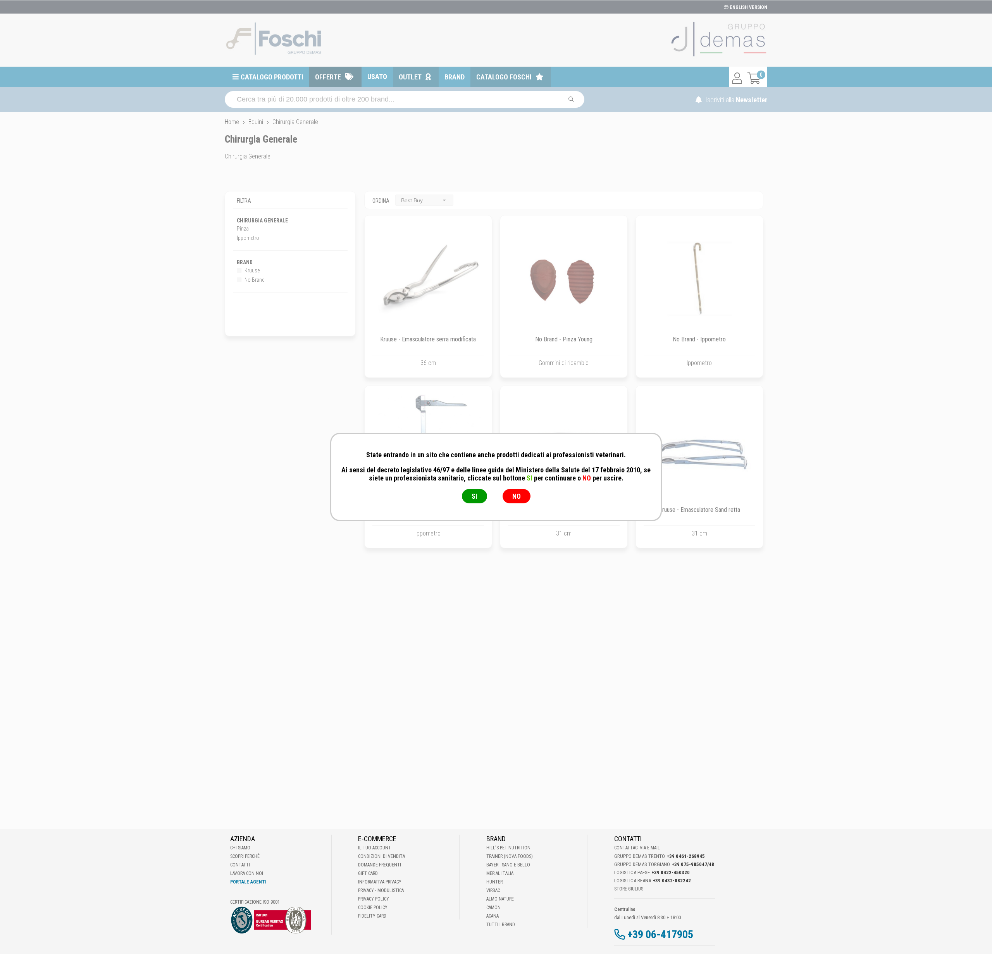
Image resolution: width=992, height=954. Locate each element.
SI (474, 496)
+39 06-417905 (660, 934)
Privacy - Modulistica (381, 890)
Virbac (493, 890)
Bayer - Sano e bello (508, 865)
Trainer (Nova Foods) (509, 856)
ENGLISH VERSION (747, 7)
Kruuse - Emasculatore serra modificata (428, 339)
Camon (493, 907)
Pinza (243, 229)
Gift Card (368, 873)
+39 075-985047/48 (693, 864)
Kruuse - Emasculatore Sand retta (699, 509)
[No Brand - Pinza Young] (564, 279)
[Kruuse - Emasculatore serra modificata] (428, 279)
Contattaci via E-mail (637, 848)
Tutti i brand (500, 924)
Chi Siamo (240, 848)
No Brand (254, 280)
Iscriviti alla (735, 100)
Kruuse (251, 270)
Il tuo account (374, 848)
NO (516, 496)
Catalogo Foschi (504, 77)
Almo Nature (500, 899)
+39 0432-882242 (672, 880)
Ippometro (248, 238)
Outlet (410, 77)
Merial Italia (499, 873)
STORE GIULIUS (628, 889)
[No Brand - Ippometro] (699, 279)
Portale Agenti (248, 882)
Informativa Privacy (379, 882)
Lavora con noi (246, 873)
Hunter (494, 882)
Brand (454, 77)
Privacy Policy (373, 899)
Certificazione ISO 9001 (255, 902)
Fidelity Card (372, 916)
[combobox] (424, 200)
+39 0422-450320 (670, 872)
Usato (377, 76)
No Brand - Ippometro (699, 339)
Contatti (240, 865)
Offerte (328, 77)
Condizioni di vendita (381, 856)
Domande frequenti (379, 865)
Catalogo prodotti (272, 77)
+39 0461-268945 (685, 856)
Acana (492, 916)
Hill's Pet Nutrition (508, 848)
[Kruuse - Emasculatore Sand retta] (699, 449)
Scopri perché (245, 856)
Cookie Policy (373, 907)
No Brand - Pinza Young (563, 339)
